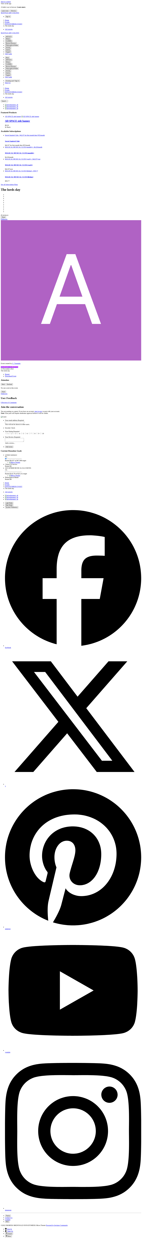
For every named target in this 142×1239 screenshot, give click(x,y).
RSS (7, 1221)
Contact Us (8, 1218)
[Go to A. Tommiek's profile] (71, 360)
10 (43, 433)
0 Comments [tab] (12, 402)
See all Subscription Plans (9, 184)
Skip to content (6, 2)
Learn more (5, 11)
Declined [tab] (9, 384)
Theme (8, 1216)
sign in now (38, 411)
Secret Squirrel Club (12, 141)
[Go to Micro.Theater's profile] (14, 462)
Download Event (10, 376)
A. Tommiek (16, 363)
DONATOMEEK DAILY (9, 367)
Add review (9, 447)
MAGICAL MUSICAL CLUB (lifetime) (19, 177)
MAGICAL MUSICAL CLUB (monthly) (19, 153)
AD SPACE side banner (17, 121)
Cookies (7, 1219)
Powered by (57, 1225)
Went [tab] (3, 384)
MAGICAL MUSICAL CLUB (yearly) (19, 165)
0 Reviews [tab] (4, 402)
